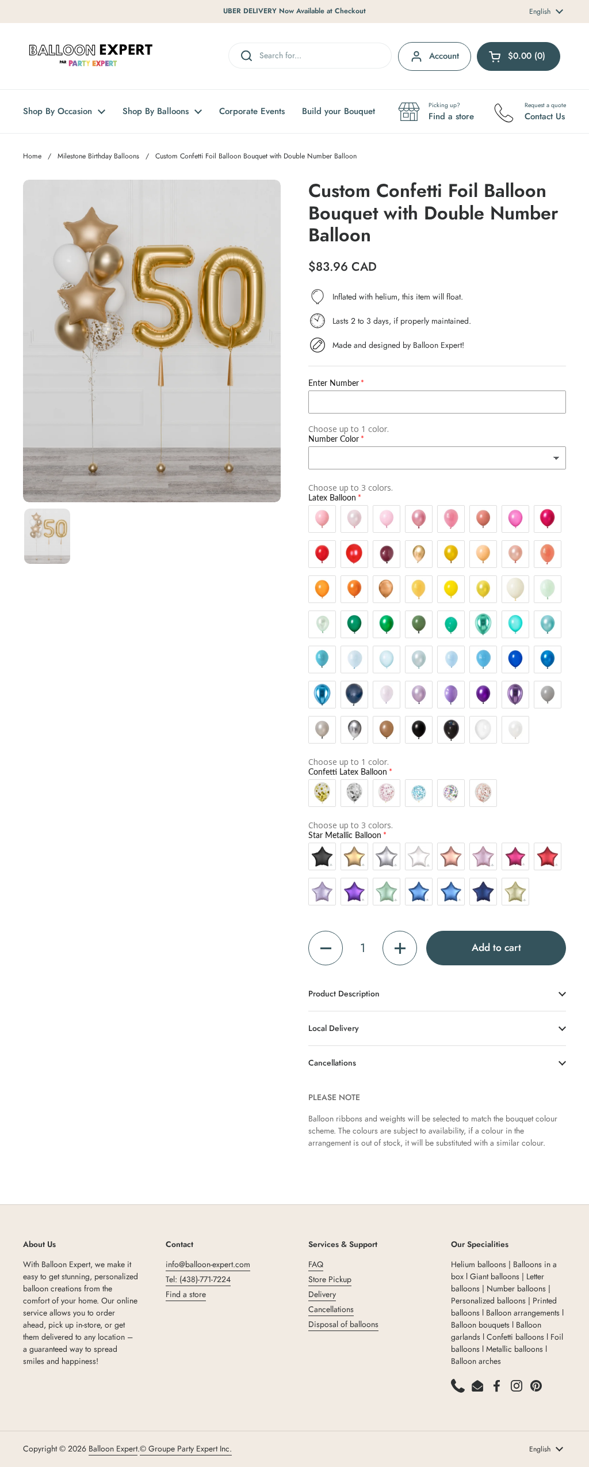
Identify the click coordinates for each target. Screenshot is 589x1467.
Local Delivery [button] (333, 1028)
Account (444, 56)
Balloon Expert (113, 1448)
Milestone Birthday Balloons (98, 156)
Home (32, 156)
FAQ (315, 1264)
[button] (325, 948)
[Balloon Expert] (91, 56)
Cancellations (331, 1309)
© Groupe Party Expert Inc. (186, 1448)
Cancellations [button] (332, 1062)
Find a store (186, 1294)
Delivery (322, 1294)
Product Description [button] (344, 993)
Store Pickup (329, 1279)
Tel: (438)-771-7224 (198, 1279)
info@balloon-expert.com (208, 1264)
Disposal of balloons (343, 1324)
